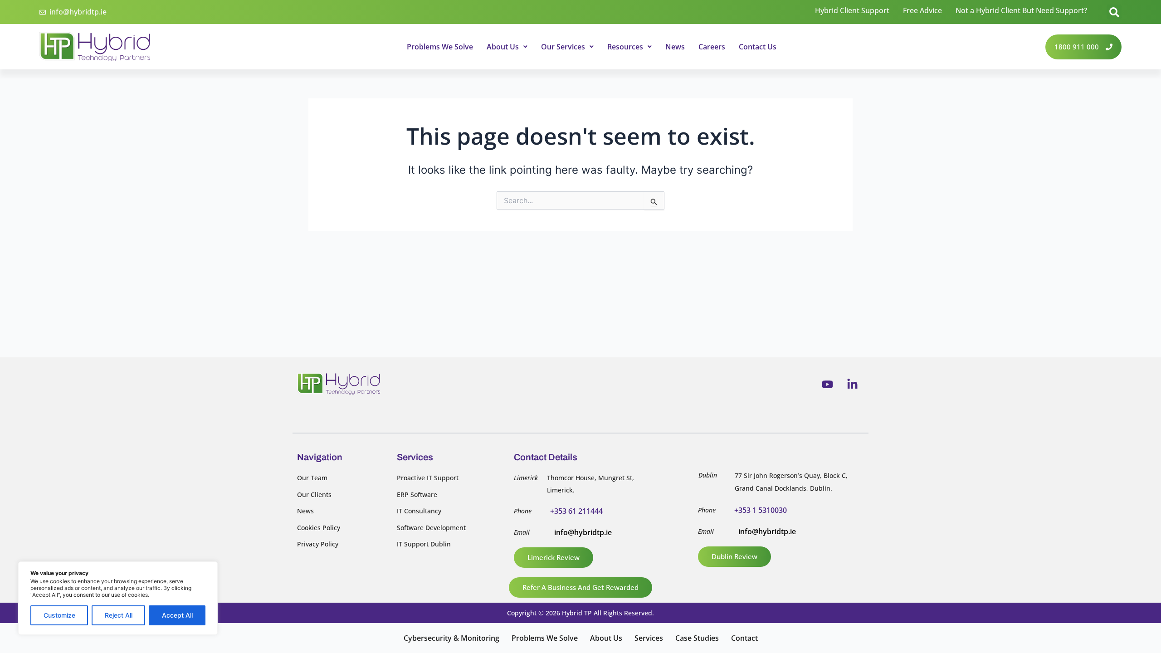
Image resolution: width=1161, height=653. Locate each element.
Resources (625, 47)
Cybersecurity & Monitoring (451, 638)
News (675, 47)
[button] (1114, 12)
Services (648, 638)
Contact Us (757, 47)
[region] (118, 598)
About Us (503, 47)
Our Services (563, 47)
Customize (59, 615)
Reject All (118, 615)
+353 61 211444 (576, 511)
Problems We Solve (440, 47)
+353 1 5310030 (760, 510)
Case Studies (697, 638)
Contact (744, 638)
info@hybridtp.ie (583, 532)
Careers (711, 47)
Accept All (177, 615)
